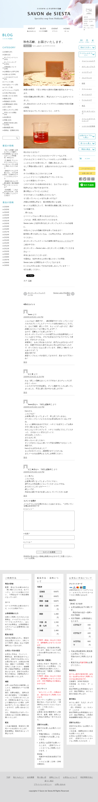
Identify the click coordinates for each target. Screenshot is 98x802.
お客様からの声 (9, 71)
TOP (8, 777)
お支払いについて (70, 777)
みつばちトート (9, 85)
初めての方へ (86, 47)
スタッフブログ (65, 241)
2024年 (6, 212)
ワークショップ (9, 90)
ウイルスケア (87, 100)
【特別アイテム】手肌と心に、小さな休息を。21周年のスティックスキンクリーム (11, 174)
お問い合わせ (60, 784)
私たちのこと (18, 777)
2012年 (6, 246)
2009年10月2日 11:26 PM (33, 377)
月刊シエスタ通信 (10, 112)
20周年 (6, 52)
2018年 (6, 229)
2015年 (6, 237)
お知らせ (7, 74)
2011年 (6, 248)
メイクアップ (87, 72)
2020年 (6, 223)
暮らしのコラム (9, 110)
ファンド (7, 82)
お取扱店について (10, 67)
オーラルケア (87, 94)
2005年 (6, 265)
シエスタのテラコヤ (11, 77)
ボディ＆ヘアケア (88, 67)
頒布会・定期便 (9, 130)
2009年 (6, 254)
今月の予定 (8, 93)
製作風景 (7, 127)
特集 (5, 120)
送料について (54, 777)
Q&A (5, 55)
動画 (5, 98)
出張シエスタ (8, 96)
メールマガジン (87, 169)
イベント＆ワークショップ (88, 120)
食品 (83, 106)
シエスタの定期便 (88, 126)
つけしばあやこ (37, 46)
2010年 (6, 251)
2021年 (6, 221)
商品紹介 (27, 46)
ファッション (87, 89)
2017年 (6, 232)
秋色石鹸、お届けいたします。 (43, 41)
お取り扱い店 (87, 173)
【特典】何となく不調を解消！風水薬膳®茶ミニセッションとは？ (11, 184)
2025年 (6, 209)
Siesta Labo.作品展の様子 (61, 294)
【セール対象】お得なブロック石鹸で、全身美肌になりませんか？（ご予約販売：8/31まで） (11, 153)
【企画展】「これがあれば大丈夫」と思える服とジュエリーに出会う (11, 192)
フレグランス (87, 78)
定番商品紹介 (8, 104)
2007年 (6, 260)
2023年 (6, 215)
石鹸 (30, 281)
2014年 (6, 240)
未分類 (6, 117)
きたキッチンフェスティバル (36, 294)
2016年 (6, 235)
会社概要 (30, 777)
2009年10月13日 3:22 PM (33, 407)
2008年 (6, 257)
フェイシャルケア (88, 61)
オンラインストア (10, 62)
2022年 (6, 218)
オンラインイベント (11, 57)
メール (28, 542)
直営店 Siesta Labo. (11, 123)
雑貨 (83, 83)
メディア (7, 87)
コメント (29, 509)
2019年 (6, 226)
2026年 (6, 207)
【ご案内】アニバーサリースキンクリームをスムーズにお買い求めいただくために (11, 164)
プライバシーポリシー (43, 784)
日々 (5, 107)
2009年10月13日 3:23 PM (33, 472)
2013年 (6, 243)
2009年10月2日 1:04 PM (33, 317)
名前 (27, 534)
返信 (25, 362)
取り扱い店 (41, 777)
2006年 (6, 262)
